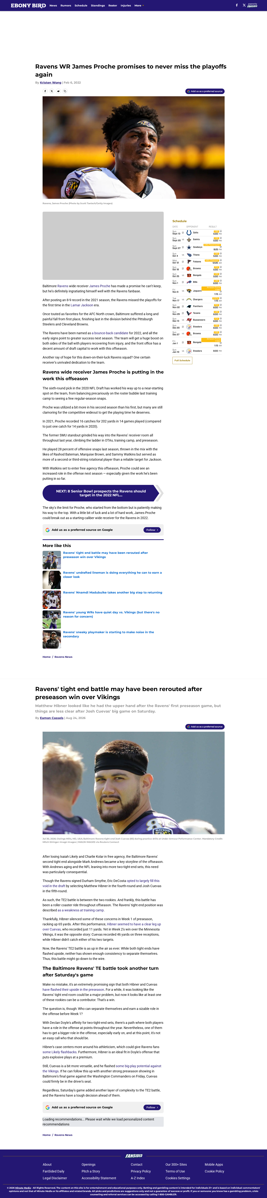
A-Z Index (138, 1178)
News (53, 5)
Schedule (81, 5)
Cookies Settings (178, 1178)
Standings (98, 5)
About (47, 1164)
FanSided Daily (53, 1171)
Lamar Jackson (82, 305)
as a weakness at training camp (81, 910)
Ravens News (63, 657)
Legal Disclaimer (55, 1178)
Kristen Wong (50, 82)
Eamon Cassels (51, 718)
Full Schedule (182, 360)
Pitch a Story (91, 1171)
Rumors (66, 5)
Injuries (126, 5)
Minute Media (23, 1187)
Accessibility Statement (99, 1178)
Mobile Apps (214, 1164)
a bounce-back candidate (110, 333)
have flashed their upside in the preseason (73, 989)
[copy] (65, 91)
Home (47, 657)
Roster (112, 5)
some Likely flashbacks (60, 1052)
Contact (136, 1164)
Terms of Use (175, 1171)
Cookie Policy (214, 1171)
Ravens (62, 286)
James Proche (99, 286)
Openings (88, 1164)
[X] (244, 5)
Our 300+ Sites (176, 1164)
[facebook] (237, 5)
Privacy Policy (141, 1171)
